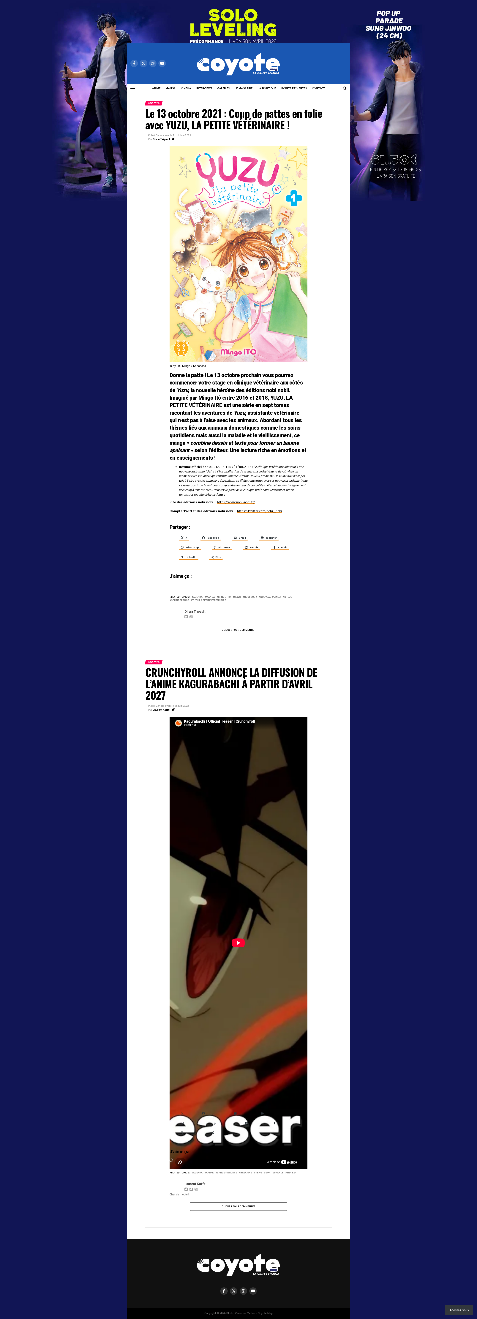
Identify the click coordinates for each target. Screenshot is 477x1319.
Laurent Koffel (161, 709)
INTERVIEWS (204, 88)
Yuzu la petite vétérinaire (209, 600)
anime (210, 1173)
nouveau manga (270, 597)
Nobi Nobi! (250, 597)
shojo (288, 597)
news (237, 597)
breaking (246, 1173)
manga (210, 597)
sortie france (180, 600)
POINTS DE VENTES (294, 88)
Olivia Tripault (161, 139)
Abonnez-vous (459, 1310)
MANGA (171, 88)
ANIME (156, 88)
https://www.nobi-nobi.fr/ (236, 502)
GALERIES (223, 88)
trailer (291, 1173)
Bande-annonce (227, 1173)
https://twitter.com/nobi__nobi (259, 511)
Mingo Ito (224, 597)
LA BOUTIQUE (267, 88)
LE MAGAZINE (243, 88)
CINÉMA (186, 88)
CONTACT (318, 88)
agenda (198, 597)
